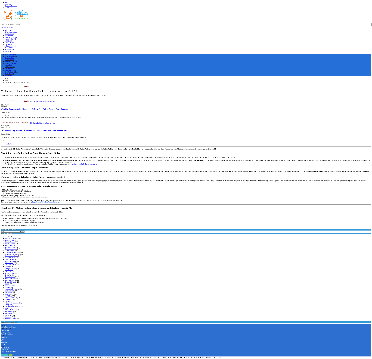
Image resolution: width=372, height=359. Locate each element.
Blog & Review (5, 348)
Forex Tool (8, 271)
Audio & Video (9, 240)
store (6, 80)
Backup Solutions (10, 243)
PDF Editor (8, 296)
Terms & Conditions (7, 334)
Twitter (3, 339)
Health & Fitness (10, 277)
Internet (7, 284)
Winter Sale (8, 315)
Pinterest (3, 341)
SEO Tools (8, 299)
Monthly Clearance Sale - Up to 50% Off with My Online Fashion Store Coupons (34, 109)
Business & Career (10, 247)
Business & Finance (11, 249)
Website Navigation (7, 27)
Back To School (10, 242)
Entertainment (9, 263)
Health (7, 275)
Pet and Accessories (11, 298)
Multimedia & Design (11, 289)
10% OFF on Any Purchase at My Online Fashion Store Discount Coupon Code (34, 130)
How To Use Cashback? (8, 351)
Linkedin (3, 344)
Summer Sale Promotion (12, 306)
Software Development (12, 303)
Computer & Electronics (12, 254)
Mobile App (8, 287)
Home (6, 79)
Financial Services (10, 268)
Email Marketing (10, 261)
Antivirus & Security (11, 238)
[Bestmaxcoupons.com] (15, 19)
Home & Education (11, 278)
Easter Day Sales (10, 259)
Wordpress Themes (10, 318)
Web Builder (8, 313)
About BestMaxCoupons (8, 327)
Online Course (9, 294)
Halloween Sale (9, 273)
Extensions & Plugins (11, 264)
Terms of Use (5, 330)
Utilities (7, 308)
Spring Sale (8, 305)
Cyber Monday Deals (11, 256)
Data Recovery (9, 257)
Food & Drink (9, 270)
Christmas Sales (9, 250)
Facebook (4, 337)
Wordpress (8, 317)
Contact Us (4, 349)
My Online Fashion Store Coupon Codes (17, 82)
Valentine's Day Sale (11, 310)
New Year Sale (9, 291)
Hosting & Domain (10, 282)
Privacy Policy (5, 332)
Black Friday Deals (10, 245)
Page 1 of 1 (8, 144)
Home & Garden (10, 280)
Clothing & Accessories (12, 252)
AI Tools (7, 236)
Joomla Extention (10, 285)
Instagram (4, 342)
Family (7, 266)
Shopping (8, 301)
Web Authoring (9, 311)
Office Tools (8, 292)
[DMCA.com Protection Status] (7, 355)
